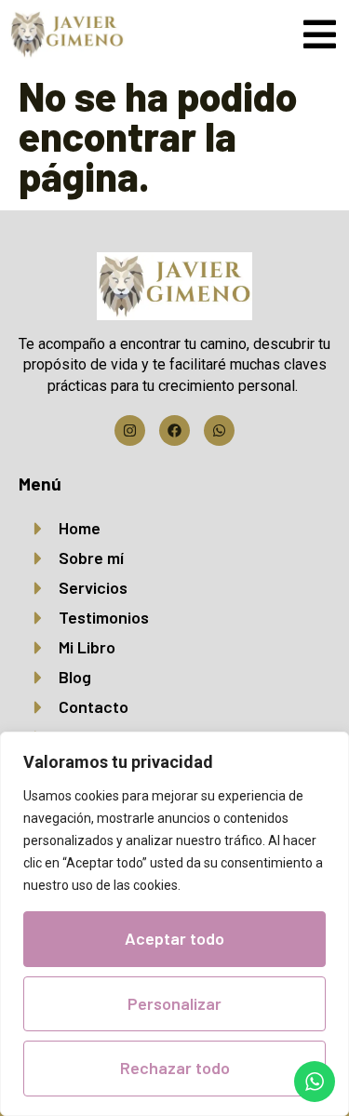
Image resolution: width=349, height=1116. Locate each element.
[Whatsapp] (219, 430)
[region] (174, 924)
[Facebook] (174, 430)
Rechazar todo (175, 1067)
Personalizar (174, 1003)
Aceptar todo (174, 938)
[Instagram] (129, 430)
